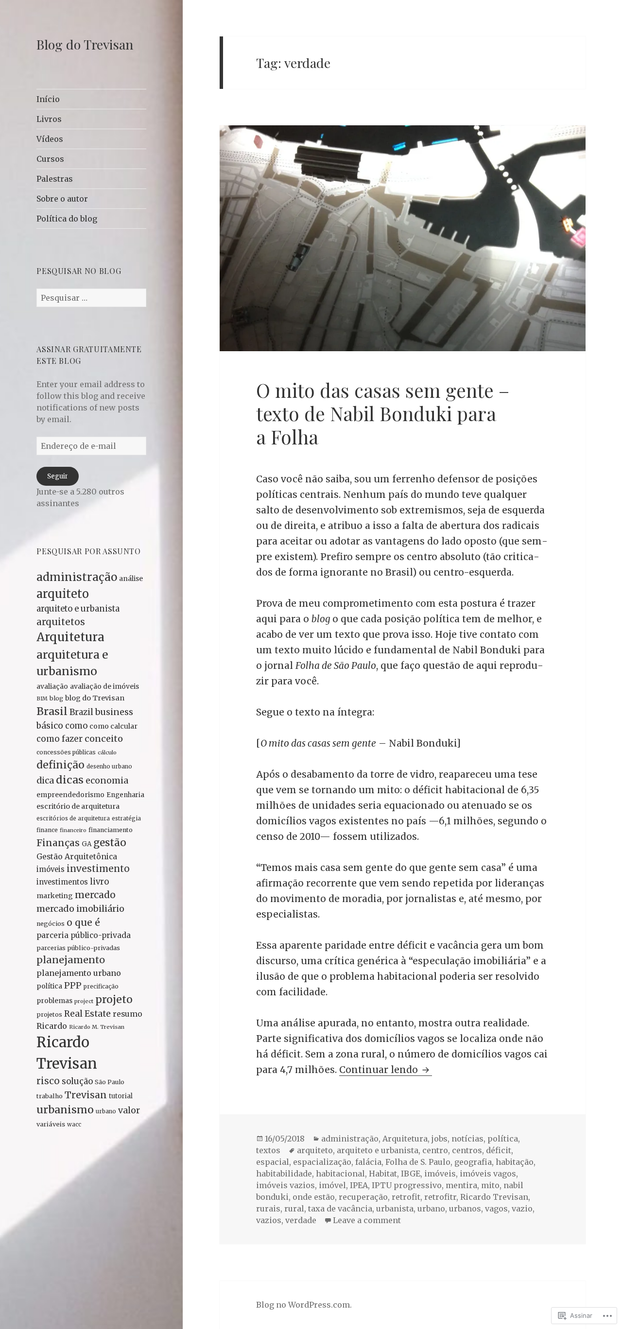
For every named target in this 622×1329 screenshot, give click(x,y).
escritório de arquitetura (78, 806)
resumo (127, 1014)
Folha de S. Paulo (417, 1162)
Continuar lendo (379, 1069)
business (114, 712)
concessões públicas (66, 752)
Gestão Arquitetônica (76, 856)
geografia (473, 1162)
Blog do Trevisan (84, 44)
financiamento (110, 830)
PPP (73, 985)
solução (77, 1081)
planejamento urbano (78, 973)
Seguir (57, 476)
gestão (109, 842)
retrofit (406, 1197)
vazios (268, 1220)
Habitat (383, 1173)
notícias (467, 1138)
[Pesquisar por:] (91, 298)
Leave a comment (367, 1220)
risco (48, 1081)
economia (107, 780)
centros (467, 1150)
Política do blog (66, 218)
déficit (498, 1150)
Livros (49, 119)
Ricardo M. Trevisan (96, 1026)
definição (60, 764)
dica (45, 780)
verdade (300, 1220)
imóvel (332, 1185)
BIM (42, 698)
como (76, 726)
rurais (268, 1208)
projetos (49, 1014)
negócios (50, 923)
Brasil (52, 711)
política (49, 986)
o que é (83, 922)
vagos (496, 1208)
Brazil (81, 712)
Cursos (50, 159)
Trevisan (86, 1095)
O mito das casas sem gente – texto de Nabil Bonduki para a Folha (382, 413)
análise (131, 578)
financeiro (73, 830)
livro (99, 882)
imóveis (50, 869)
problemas (54, 1000)
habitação (515, 1162)
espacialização (322, 1162)
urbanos (465, 1208)
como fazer (59, 738)
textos (268, 1150)
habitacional (340, 1173)
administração (76, 577)
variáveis (50, 1124)
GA (86, 844)
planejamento (70, 960)
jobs (440, 1138)
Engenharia (125, 795)
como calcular (113, 726)
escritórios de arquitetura (73, 818)
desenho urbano (109, 766)
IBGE (410, 1173)
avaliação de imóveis (104, 686)
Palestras (54, 179)
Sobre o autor (62, 199)
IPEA (359, 1185)
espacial (272, 1162)
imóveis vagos (488, 1173)
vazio (522, 1208)
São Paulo (109, 1082)
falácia (368, 1162)
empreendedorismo (70, 794)
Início (48, 99)
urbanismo (65, 1109)
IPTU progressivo (407, 1185)
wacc (74, 1124)
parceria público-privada (83, 935)
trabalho (49, 1096)
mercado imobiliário (80, 908)
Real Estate (87, 1013)
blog (56, 698)
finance (47, 830)
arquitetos (60, 622)
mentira (461, 1185)
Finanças (58, 843)
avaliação (52, 686)
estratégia (126, 818)
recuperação (363, 1197)
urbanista (395, 1208)
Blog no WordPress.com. (304, 1305)
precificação (101, 986)
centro (435, 1150)
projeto (114, 999)
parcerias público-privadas (78, 948)
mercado (95, 895)
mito (490, 1185)
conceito (104, 738)
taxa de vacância (340, 1208)
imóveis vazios (285, 1185)
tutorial (121, 1096)
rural (294, 1208)
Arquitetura (70, 637)
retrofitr (440, 1197)
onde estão (314, 1197)
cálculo (107, 752)
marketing (54, 895)
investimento (98, 868)
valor (129, 1110)
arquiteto (62, 594)
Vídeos (49, 139)
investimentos (62, 882)
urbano (106, 1111)
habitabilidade (284, 1173)
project (83, 1001)
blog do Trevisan (94, 698)
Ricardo (51, 1026)
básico (49, 725)
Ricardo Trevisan (494, 1197)
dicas (70, 779)
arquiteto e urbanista (78, 609)
